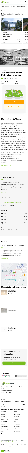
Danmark (3, 411)
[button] (20, 20)
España (3, 431)
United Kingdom (5, 429)
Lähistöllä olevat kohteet (14, 107)
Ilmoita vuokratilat (19, 401)
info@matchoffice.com (6, 390)
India (15, 429)
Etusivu (2, 6)
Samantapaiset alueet (14, 102)
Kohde (7, 6)
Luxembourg (4, 426)
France (3, 434)
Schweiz (16, 416)
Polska (16, 421)
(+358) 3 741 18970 (6, 392)
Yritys (2, 404)
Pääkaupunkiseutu (21, 6)
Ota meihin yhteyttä (20, 404)
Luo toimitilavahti (6, 401)
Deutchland (4, 419)
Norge (3, 416)
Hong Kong (17, 424)
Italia (15, 411)
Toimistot (13, 6)
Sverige (3, 414)
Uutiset (3, 406)
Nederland (4, 421)
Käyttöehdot (15, 441)
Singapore (17, 426)
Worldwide (17, 431)
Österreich (17, 414)
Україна (16, 419)
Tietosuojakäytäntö (5, 441)
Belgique (3, 424)
